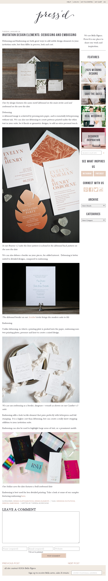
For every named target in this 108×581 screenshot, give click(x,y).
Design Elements (42, 501)
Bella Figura (96, 35)
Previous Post (11, 563)
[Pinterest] (86, 191)
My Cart (100, 2)
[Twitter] (96, 191)
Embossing (14, 503)
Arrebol (31, 317)
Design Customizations (23, 501)
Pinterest (100, 173)
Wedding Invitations (65, 501)
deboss (5, 503)
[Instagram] (101, 191)
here (23, 496)
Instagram (87, 173)
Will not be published (35, 552)
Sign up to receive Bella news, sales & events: (49, 572)
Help (69, 2)
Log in (76, 2)
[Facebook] (91, 191)
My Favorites (87, 2)
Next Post (73, 563)
